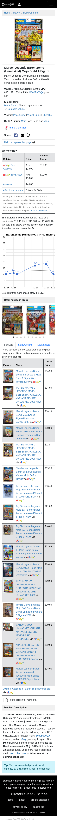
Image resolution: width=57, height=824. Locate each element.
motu (49, 780)
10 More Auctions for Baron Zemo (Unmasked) (27, 689)
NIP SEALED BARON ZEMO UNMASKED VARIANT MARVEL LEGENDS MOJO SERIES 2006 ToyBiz (27, 652)
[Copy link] (28, 135)
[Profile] (19, 4)
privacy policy (20, 807)
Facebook (29, 793)
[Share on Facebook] (15, 135)
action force (30, 788)
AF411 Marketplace (13, 190)
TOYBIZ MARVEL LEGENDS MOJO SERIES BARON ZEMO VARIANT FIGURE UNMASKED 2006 (28, 588)
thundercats (38, 784)
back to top (38, 807)
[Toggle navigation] (51, 4)
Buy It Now (16, 174)
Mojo (23, 121)
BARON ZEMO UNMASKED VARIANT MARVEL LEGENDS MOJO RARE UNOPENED (28, 632)
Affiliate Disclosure (39, 210)
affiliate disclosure (40, 800)
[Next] (52, 320)
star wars (7, 780)
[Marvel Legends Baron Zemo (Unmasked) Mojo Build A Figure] (28, 40)
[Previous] (4, 320)
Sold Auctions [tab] (25, 345)
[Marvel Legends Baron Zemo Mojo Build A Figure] (12, 320)
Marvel (16, 12)
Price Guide (19, 115)
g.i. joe (41, 780)
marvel (17, 780)
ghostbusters (44, 788)
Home (7, 12)
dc (28, 784)
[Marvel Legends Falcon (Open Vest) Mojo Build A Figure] (36, 320)
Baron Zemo (10, 105)
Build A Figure (30, 12)
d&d (15, 788)
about (22, 800)
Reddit (43, 793)
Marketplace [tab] (43, 345)
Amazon (7, 184)
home (10, 800)
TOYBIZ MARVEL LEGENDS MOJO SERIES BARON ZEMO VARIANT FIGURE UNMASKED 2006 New (28, 394)
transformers (30, 780)
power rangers (17, 784)
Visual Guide (34, 115)
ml (21, 788)
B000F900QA (36, 92)
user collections (18, 753)
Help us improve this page (18, 142)
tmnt (6, 784)
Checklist (47, 115)
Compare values (16, 109)
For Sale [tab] (8, 345)
